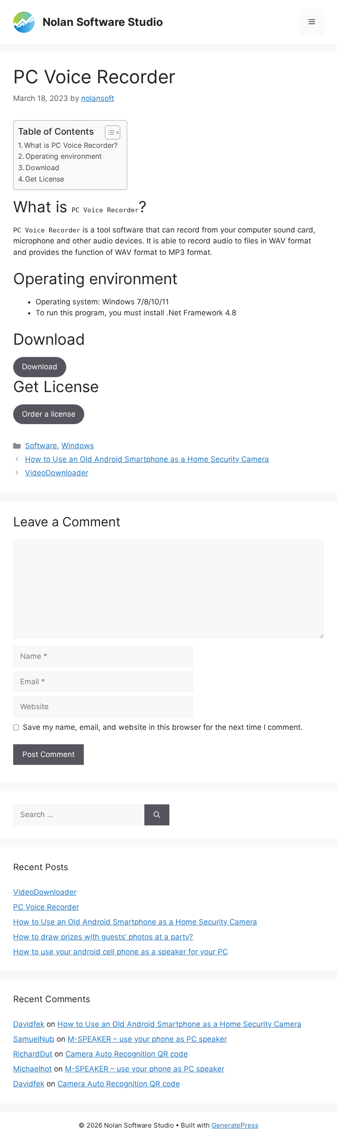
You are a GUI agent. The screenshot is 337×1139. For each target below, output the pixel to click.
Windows (77, 445)
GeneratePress (235, 1125)
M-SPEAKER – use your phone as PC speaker (147, 1039)
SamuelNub (33, 1039)
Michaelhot (32, 1068)
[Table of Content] (112, 132)
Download (42, 167)
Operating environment (63, 156)
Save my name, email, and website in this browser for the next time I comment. (163, 727)
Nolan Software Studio (103, 22)
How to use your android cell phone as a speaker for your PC (120, 951)
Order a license (48, 414)
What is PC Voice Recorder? (71, 145)
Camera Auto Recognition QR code (126, 1054)
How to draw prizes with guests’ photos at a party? (103, 936)
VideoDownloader (56, 472)
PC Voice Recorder (46, 907)
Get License (44, 179)
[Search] (156, 814)
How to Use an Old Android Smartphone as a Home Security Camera (147, 459)
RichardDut (32, 1054)
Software (41, 445)
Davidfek (28, 1024)
